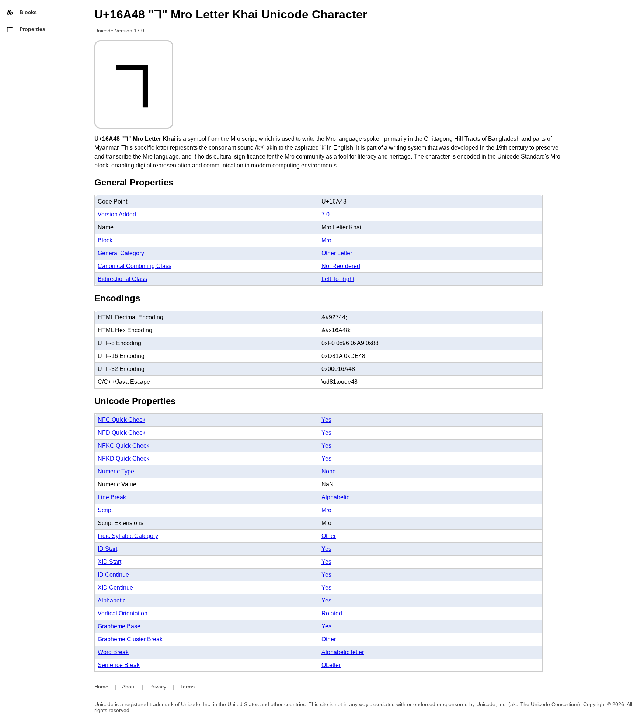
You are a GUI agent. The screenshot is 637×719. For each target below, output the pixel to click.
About (129, 687)
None (328, 471)
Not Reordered (340, 266)
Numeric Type (116, 471)
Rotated (331, 613)
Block (105, 240)
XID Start (109, 562)
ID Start (107, 549)
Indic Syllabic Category (128, 536)
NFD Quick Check (121, 433)
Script (105, 510)
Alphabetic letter (342, 652)
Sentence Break (119, 665)
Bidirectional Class (122, 279)
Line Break (112, 497)
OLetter (331, 665)
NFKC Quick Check (123, 445)
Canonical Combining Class (134, 266)
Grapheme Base (119, 626)
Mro (326, 240)
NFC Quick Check (121, 420)
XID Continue (115, 587)
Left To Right (337, 279)
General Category (121, 253)
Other (328, 536)
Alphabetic (335, 497)
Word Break (113, 652)
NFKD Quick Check (123, 458)
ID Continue (113, 575)
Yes (326, 420)
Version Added (117, 214)
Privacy (157, 687)
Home (101, 687)
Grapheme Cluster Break (130, 639)
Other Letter (336, 253)
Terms (187, 687)
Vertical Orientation (122, 613)
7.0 (325, 214)
